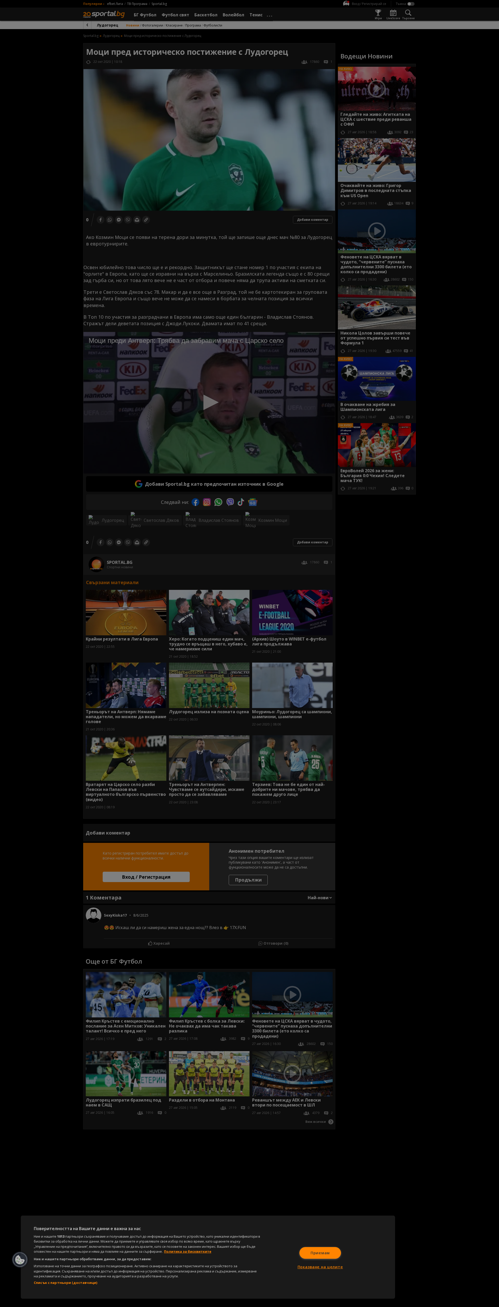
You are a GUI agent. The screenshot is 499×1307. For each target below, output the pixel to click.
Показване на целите (320, 1266)
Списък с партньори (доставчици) (65, 1282)
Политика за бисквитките (187, 1251)
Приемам (320, 1252)
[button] (20, 1259)
